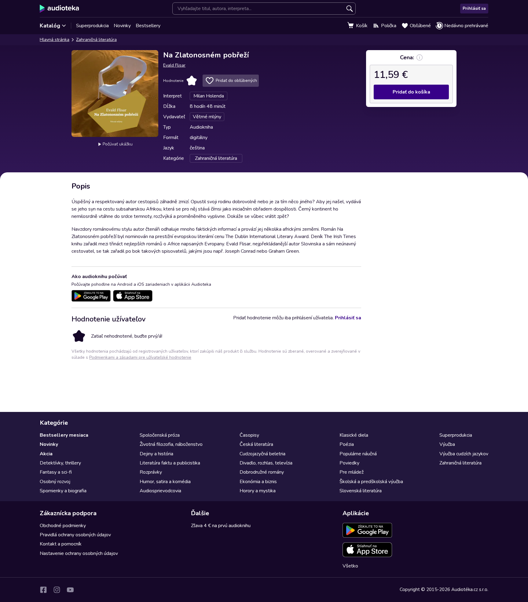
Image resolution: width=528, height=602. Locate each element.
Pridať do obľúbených (236, 80)
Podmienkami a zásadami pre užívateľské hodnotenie (140, 357)
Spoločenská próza (160, 435)
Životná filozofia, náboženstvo (171, 444)
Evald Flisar (174, 65)
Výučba (447, 444)
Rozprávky (151, 472)
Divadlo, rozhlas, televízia (266, 463)
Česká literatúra (256, 444)
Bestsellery (148, 25)
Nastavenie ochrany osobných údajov (79, 553)
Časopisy (249, 435)
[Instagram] (57, 589)
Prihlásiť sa (474, 8)
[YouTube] (70, 589)
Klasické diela (353, 435)
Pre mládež (351, 472)
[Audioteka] (59, 8)
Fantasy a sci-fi (56, 472)
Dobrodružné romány (262, 472)
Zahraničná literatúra (96, 39)
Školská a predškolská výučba (371, 481)
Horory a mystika (258, 490)
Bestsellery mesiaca (64, 435)
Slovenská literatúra (360, 490)
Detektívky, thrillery (60, 463)
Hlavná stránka (54, 39)
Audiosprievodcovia (160, 490)
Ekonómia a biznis (258, 481)
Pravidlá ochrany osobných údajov (75, 534)
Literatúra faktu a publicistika (170, 463)
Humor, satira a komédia (165, 481)
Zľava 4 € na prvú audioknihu (221, 525)
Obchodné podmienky (63, 525)
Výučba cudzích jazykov (463, 453)
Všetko (350, 566)
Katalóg (50, 25)
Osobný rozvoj (55, 481)
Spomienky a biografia (63, 490)
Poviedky (349, 463)
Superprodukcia (92, 25)
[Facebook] (43, 589)
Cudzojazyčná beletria (262, 453)
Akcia (46, 453)
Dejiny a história (156, 453)
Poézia (346, 444)
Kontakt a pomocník (61, 544)
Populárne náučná (358, 453)
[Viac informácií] (419, 57)
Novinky (122, 25)
